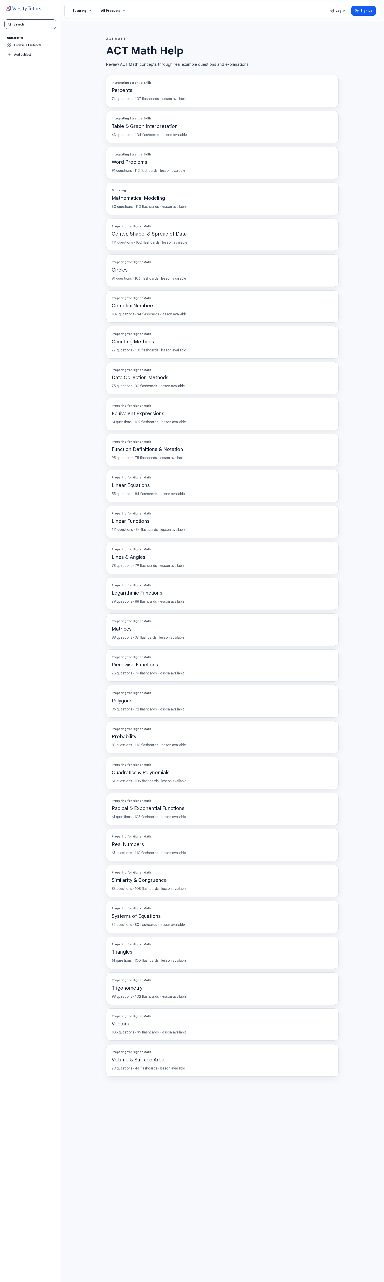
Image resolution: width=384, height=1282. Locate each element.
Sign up (366, 11)
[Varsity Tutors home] (23, 9)
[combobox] (33, 24)
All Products (110, 11)
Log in (340, 11)
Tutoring (79, 11)
